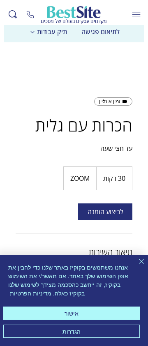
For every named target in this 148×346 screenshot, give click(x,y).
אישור (72, 313)
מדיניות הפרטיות (30, 293)
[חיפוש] (12, 14)
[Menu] (137, 15)
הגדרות (71, 331)
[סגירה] (136, 266)
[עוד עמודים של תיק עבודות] (32, 32)
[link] (105, 211)
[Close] (30, 14)
